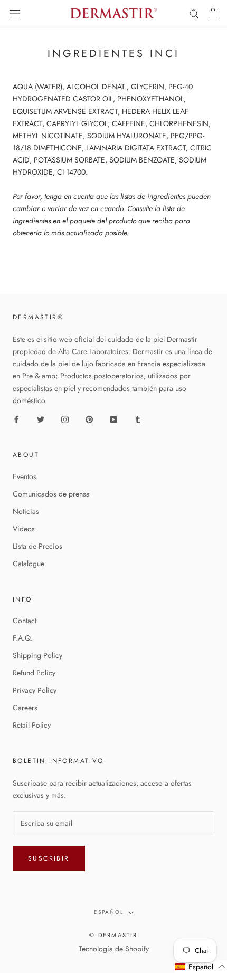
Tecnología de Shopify (114, 948)
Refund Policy (34, 672)
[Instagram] (65, 419)
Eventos (24, 476)
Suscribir (49, 858)
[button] (200, 966)
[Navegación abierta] (15, 13)
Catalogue (28, 563)
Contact (24, 620)
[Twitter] (40, 419)
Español (109, 912)
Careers (25, 707)
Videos (24, 528)
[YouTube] (113, 419)
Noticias (26, 511)
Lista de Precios (37, 546)
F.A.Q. (23, 638)
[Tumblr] (137, 419)
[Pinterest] (89, 419)
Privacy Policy (34, 690)
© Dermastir (113, 935)
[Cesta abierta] (213, 13)
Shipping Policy (37, 655)
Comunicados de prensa (51, 494)
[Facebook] (16, 419)
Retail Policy (32, 725)
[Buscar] (194, 13)
